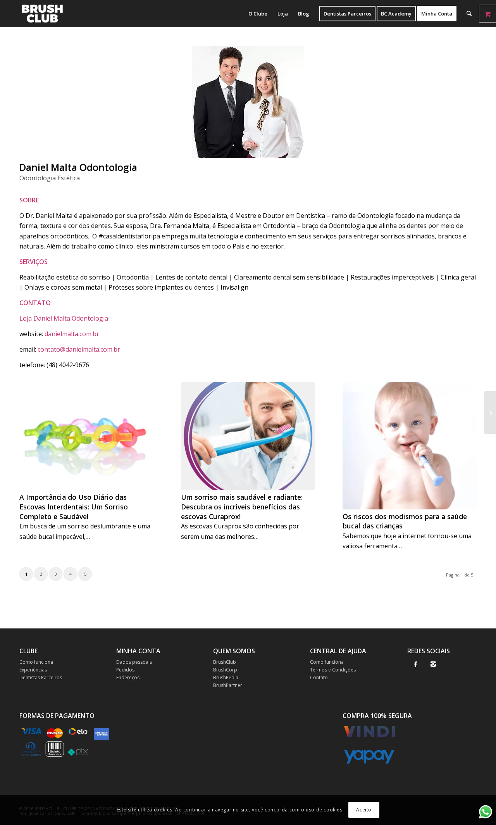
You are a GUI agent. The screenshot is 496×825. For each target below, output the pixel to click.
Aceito (364, 809)
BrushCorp (225, 669)
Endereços (128, 677)
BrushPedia (225, 677)
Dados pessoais (134, 662)
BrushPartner (227, 685)
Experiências (33, 669)
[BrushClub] (42, 13)
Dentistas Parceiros (40, 677)
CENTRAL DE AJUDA (338, 651)
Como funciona (36, 662)
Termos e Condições (333, 669)
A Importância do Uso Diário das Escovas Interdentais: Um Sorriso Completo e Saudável (73, 506)
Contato (319, 677)
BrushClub (224, 662)
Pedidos (125, 669)
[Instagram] (433, 664)
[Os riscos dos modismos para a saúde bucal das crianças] (410, 445)
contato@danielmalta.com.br (79, 349)
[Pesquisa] (469, 13)
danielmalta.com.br (72, 334)
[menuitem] (257, 13)
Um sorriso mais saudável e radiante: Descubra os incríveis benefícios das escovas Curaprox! (242, 506)
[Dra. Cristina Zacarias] (490, 412)
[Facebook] (415, 664)
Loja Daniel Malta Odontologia (63, 318)
